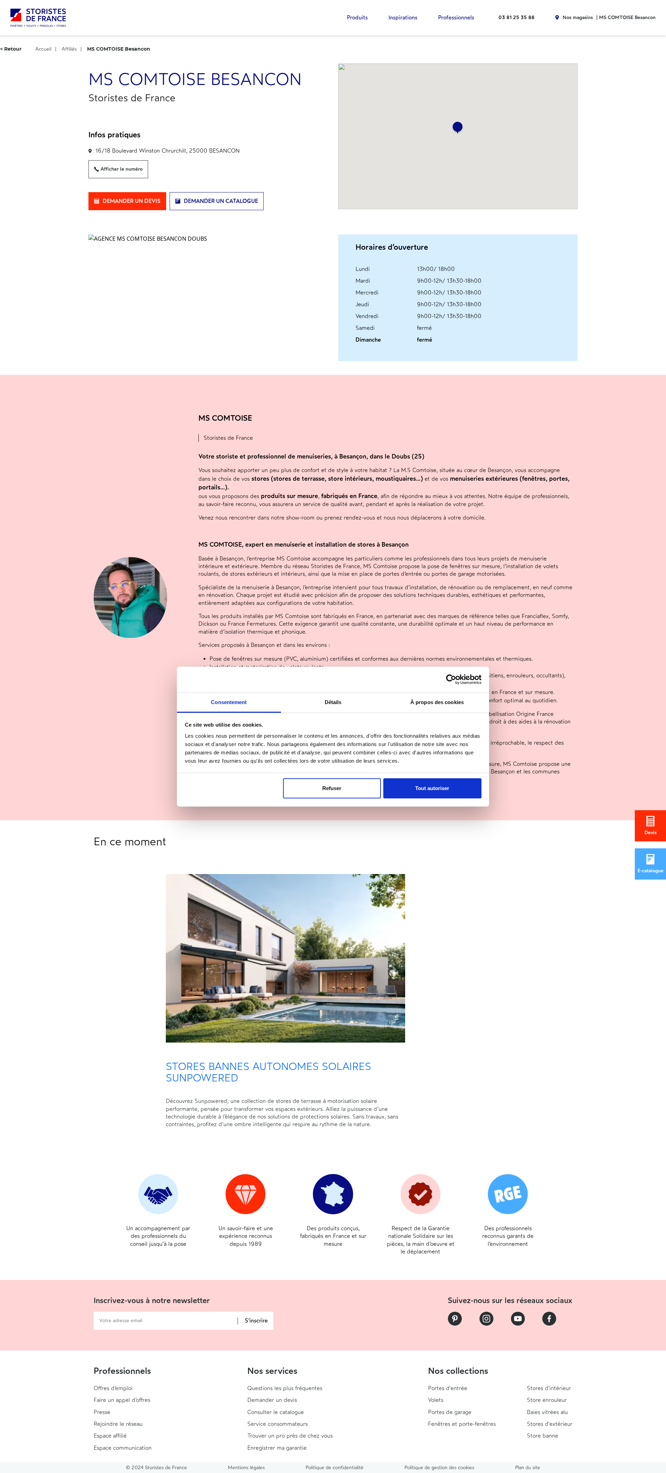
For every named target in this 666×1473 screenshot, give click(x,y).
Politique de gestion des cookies (439, 1468)
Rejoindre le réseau (118, 1424)
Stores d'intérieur (549, 1388)
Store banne (542, 1435)
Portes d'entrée (447, 1388)
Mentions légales (246, 1468)
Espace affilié (110, 1435)
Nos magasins (578, 17)
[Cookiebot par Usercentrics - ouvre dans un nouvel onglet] (451, 679)
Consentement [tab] (229, 702)
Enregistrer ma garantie (277, 1448)
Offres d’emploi (113, 1388)
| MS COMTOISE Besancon (626, 17)
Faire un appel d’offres (122, 1400)
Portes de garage (449, 1412)
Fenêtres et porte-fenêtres (462, 1424)
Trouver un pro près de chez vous (290, 1435)
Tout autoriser (432, 788)
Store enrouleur (547, 1400)
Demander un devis (272, 1400)
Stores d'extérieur (549, 1424)
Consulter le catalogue (275, 1412)
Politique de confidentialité (335, 1468)
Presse (102, 1412)
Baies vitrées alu (547, 1412)
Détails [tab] (333, 702)
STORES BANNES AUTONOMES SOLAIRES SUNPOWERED (268, 1072)
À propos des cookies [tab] (437, 702)
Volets (435, 1400)
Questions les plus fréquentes (284, 1388)
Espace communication (123, 1448)
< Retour (11, 49)
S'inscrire (256, 1321)
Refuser (331, 788)
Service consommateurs (277, 1424)
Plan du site (527, 1468)
